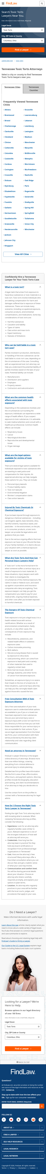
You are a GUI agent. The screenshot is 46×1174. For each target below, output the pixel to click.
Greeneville (9, 224)
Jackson (8, 235)
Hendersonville (11, 229)
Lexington (29, 131)
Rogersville (29, 191)
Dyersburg (9, 186)
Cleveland (9, 137)
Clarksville (9, 131)
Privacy (12, 1168)
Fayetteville (10, 197)
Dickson (8, 180)
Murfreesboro (30, 169)
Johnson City (10, 240)
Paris (27, 186)
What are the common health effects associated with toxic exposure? (19, 400)
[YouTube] (11, 1120)
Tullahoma (29, 218)
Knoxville (29, 109)
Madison (28, 137)
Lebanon (28, 120)
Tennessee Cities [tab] (12, 87)
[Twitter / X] (18, 1120)
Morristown (30, 164)
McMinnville (30, 153)
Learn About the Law (10, 925)
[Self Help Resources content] (42, 1141)
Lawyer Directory (7, 61)
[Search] (42, 3)
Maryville (29, 148)
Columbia (9, 153)
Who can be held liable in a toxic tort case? (20, 346)
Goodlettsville (10, 218)
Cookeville (9, 158)
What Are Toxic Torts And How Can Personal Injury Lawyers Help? (21, 559)
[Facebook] (4, 1120)
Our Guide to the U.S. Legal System (16, 945)
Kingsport (9, 246)
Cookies (33, 1168)
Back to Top (24, 1062)
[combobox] (23, 30)
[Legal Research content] (42, 1148)
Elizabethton (10, 191)
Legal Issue (6, 25)
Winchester (29, 229)
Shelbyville (29, 202)
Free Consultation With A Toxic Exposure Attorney (19, 700)
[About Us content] (42, 1127)
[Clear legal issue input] (42, 30)
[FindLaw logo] (12, 3)
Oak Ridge (29, 180)
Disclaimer (22, 1168)
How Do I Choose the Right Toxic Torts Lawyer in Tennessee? (20, 807)
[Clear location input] (42, 40)
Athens (8, 109)
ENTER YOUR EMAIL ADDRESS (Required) (17, 1102)
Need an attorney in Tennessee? (20, 750)
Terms (4, 1168)
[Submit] (41, 1106)
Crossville (9, 175)
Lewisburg (29, 126)
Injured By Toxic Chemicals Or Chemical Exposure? (19, 508)
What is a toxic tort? (14, 287)
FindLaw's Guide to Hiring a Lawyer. (16, 941)
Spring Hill (29, 207)
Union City (29, 224)
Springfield (29, 213)
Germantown (10, 213)
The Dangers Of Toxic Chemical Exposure (19, 611)
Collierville (9, 148)
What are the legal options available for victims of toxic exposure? (18, 458)
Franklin (8, 202)
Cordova (8, 164)
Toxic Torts (19, 61)
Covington (9, 169)
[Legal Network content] (42, 1155)
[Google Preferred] (41, 1120)
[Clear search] (38, 1026)
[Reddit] (33, 1120)
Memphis (29, 158)
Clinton (8, 142)
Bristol (7, 120)
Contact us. (10, 1090)
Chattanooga (10, 126)
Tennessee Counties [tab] (34, 89)
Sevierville (29, 197)
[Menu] (3, 3)
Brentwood (9, 115)
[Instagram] (26, 1120)
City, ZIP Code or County (12, 36)
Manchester (30, 142)
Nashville (29, 175)
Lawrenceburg (31, 115)
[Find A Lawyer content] (42, 1134)
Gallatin (8, 207)
